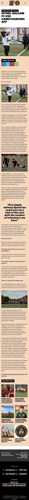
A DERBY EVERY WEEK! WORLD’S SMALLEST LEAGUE (7, 421)
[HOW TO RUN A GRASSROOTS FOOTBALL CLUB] (21, 390)
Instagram (10, 474)
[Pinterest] (12, 64)
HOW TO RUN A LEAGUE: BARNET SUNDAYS (20, 440)
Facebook (10, 470)
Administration (6, 10)
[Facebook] (3, 64)
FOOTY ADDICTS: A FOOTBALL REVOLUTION (7, 455)
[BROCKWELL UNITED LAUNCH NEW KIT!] (7, 431)
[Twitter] (8, 64)
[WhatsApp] (16, 64)
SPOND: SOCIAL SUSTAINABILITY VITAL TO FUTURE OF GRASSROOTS (7, 401)
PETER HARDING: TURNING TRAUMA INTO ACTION (21, 421)
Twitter (23, 470)
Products (15, 10)
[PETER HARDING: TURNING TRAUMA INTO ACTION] (21, 411)
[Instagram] (3, 474)
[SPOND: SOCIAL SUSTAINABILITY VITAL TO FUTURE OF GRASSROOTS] (7, 390)
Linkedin (23, 474)
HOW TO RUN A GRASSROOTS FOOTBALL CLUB (20, 400)
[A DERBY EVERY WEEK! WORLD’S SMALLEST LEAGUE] (7, 411)
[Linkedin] (16, 474)
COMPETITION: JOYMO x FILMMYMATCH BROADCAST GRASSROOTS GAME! (21, 456)
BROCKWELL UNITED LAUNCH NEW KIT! (6, 440)
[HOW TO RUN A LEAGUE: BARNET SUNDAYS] (21, 431)
